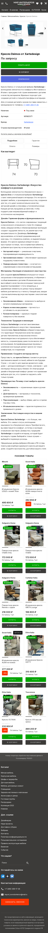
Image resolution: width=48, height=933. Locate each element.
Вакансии (4, 847)
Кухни (44, 10)
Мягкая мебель (13, 16)
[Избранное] (37, 3)
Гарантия (35, 141)
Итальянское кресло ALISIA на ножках (10, 661)
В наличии (14, 10)
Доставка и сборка (9, 827)
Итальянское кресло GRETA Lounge (34, 606)
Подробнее (12, 141)
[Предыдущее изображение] (3, 28)
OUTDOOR (36, 10)
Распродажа (25, 10)
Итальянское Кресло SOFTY (34, 661)
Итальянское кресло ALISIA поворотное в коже (34, 491)
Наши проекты (7, 824)
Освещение (5, 789)
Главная (4, 16)
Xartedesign (28, 122)
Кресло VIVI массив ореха (33, 721)
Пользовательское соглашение (14, 840)
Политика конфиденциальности (14, 837)
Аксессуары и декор (9, 796)
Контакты (5, 834)
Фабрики (4, 830)
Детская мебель (8, 783)
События (4, 850)
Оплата (12, 146)
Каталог (5, 10)
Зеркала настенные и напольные (14, 792)
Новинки (4, 809)
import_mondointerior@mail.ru (16, 894)
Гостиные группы (8, 799)
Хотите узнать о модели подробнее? (16, 134)
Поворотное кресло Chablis (34, 552)
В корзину (24, 72)
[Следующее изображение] (45, 28)
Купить (12, 510)
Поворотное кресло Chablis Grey (10, 552)
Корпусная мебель (8, 776)
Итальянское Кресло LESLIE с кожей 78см (10, 490)
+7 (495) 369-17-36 (31, 105)
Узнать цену (24, 65)
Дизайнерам (6, 820)
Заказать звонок (15, 902)
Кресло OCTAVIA (8, 720)
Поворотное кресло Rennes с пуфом (10, 606)
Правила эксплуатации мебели (13, 843)
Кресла (22, 16)
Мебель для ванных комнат (12, 786)
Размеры (35, 146)
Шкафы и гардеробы (9, 779)
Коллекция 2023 (7, 805)
